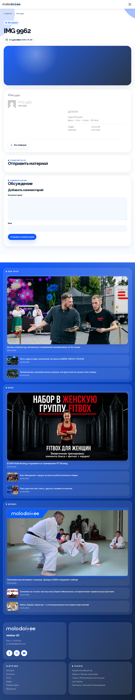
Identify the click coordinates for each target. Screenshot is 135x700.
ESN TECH (13, 271)
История (10, 670)
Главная (8, 14)
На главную (20, 145)
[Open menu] (130, 4)
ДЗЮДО (12, 504)
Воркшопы (11, 689)
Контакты (10, 674)
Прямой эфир (12, 685)
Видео (9, 682)
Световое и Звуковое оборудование (88, 685)
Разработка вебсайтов (82, 670)
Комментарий (15, 195)
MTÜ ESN (22, 106)
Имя (10, 223)
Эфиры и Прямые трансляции (85, 674)
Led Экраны (77, 682)
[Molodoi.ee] (20, 629)
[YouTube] (24, 653)
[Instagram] (17, 653)
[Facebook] (9, 653)
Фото (8, 678)
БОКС (11, 388)
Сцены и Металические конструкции (88, 678)
